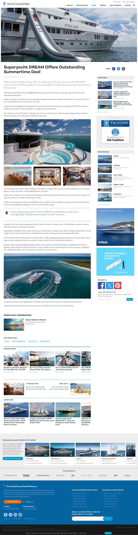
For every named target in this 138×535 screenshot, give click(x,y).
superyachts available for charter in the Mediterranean (52, 306)
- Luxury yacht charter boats (22, 3)
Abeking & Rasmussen (18, 341)
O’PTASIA (116, 165)
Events (103, 5)
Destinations (82, 5)
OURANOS (117, 194)
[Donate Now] (115, 132)
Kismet (130, 459)
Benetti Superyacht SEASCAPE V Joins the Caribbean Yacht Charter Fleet (122, 104)
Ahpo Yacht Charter (109, 506)
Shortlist (118, 2)
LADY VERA (117, 175)
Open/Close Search (134, 5)
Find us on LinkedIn (20, 515)
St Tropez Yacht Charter (80, 493)
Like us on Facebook (6, 515)
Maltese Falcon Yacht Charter (112, 493)
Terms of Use (120, 527)
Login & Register (130, 2)
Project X (55, 459)
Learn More (82, 533)
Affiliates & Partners (29, 518)
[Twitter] (109, 285)
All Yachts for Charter (14, 458)
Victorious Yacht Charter (111, 498)
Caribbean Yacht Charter (80, 506)
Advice (128, 5)
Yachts (69, 5)
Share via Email (123, 68)
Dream (7, 341)
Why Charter (115, 5)
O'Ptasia (29, 459)
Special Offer (33, 341)
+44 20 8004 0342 (11, 509)
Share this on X (118, 68)
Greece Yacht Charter (79, 501)
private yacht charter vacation (28, 102)
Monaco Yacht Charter (79, 496)
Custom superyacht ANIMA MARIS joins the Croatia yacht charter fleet (121, 94)
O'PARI (115, 156)
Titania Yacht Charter (110, 504)
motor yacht (77, 99)
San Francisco (28, 506)
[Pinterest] (117, 285)
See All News (102, 112)
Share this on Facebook (113, 68)
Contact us (29, 502)
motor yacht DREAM (14, 84)
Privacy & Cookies (130, 527)
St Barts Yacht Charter (79, 498)
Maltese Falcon (108, 459)
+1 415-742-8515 (29, 509)
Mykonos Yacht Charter (80, 504)
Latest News (102, 78)
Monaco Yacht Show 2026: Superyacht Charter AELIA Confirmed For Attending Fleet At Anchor (122, 84)
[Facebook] (101, 285)
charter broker (76, 302)
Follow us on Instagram (15, 515)
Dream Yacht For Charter (36, 320)
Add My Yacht (17, 518)
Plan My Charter (12, 502)
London (7, 506)
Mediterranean (69, 84)
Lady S (79, 459)
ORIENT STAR (118, 184)
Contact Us (7, 518)
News (94, 5)
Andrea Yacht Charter (110, 501)
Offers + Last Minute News (18, 9)
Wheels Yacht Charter (110, 496)
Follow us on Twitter (10, 515)
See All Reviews (103, 204)
